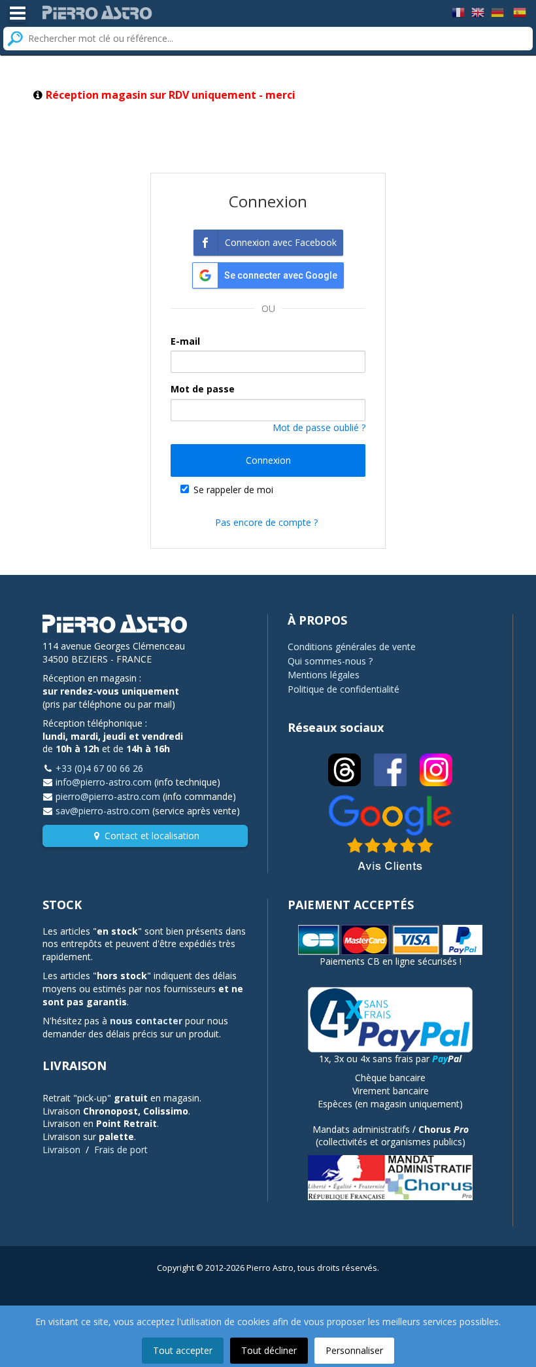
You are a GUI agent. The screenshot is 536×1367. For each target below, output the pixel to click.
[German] (497, 11)
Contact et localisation (152, 835)
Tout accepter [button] (182, 1350)
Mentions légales (324, 674)
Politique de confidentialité (343, 689)
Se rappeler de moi (233, 489)
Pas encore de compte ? (266, 522)
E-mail (185, 341)
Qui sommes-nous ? (330, 661)
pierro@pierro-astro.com (108, 796)
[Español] (519, 11)
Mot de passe (203, 389)
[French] (458, 11)
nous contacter (146, 1020)
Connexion (268, 460)
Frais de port (121, 1149)
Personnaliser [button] (354, 1350)
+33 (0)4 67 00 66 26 (99, 768)
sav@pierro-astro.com (103, 811)
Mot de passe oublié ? (319, 427)
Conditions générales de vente (352, 646)
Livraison (61, 1149)
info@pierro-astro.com (104, 782)
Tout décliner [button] (269, 1350)
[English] (477, 11)
